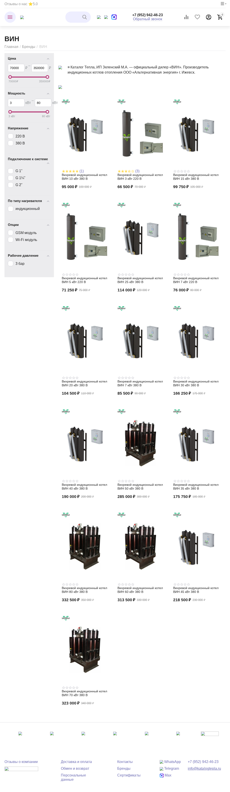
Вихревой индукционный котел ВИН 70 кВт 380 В (84, 693)
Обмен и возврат (75, 768)
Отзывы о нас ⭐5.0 (21, 4)
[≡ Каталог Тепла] (22, 17)
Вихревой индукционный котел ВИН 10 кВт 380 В (84, 176)
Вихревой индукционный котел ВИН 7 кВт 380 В (140, 383)
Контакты (125, 762)
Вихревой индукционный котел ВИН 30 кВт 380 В (196, 383)
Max (167, 775)
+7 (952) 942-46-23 (147, 15)
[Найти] (85, 17)
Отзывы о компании (21, 762)
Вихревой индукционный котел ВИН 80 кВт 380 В (84, 590)
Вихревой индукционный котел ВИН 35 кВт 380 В (196, 486)
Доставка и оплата (76, 762)
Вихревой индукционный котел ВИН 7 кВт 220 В (196, 280)
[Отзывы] (21, 772)
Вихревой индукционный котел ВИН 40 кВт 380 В (84, 486)
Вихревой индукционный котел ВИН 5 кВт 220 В (84, 280)
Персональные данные (73, 777)
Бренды (28, 47)
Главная (11, 47)
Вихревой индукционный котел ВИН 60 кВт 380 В (140, 590)
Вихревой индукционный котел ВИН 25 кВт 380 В (140, 280)
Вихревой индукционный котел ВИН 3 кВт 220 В (140, 176)
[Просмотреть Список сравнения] (186, 17)
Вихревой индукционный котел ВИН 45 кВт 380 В (196, 590)
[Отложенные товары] (197, 17)
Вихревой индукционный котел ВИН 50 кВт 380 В (140, 486)
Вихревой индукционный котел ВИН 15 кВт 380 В (196, 176)
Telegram (171, 768)
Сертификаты (128, 775)
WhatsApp (172, 762)
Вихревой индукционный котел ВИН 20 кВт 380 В (84, 383)
